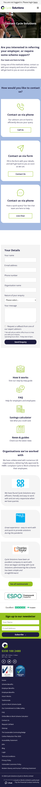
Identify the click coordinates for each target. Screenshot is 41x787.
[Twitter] (9, 661)
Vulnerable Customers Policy (11, 764)
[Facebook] (4, 661)
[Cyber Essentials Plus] (20, 676)
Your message (11, 305)
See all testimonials (19, 584)
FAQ (3, 712)
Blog (3, 748)
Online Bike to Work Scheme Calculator (15, 716)
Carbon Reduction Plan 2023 (11, 736)
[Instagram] (15, 661)
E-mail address (11, 265)
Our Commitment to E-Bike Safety (13, 708)
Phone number (11, 275)
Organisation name (13, 285)
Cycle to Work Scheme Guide (11, 704)
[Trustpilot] (20, 608)
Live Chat (20, 216)
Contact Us (21, 174)
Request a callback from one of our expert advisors (19, 327)
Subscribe (19, 634)
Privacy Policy (6, 760)
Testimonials (6, 700)
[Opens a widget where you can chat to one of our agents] (8, 783)
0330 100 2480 (11, 651)
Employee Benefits (8, 692)
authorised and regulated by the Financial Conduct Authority (22, 781)
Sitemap (4, 728)
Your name (9, 255)
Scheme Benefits (7, 684)
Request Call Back (8, 724)
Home (4, 680)
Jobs (3, 744)
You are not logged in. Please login (20, 2)
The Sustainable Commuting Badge (14, 732)
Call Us (20, 130)
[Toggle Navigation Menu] (38, 8)
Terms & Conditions (8, 756)
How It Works (6, 696)
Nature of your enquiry (14, 295)
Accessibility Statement (9, 740)
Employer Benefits (8, 688)
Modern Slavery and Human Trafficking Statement (19, 768)
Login (4, 752)
